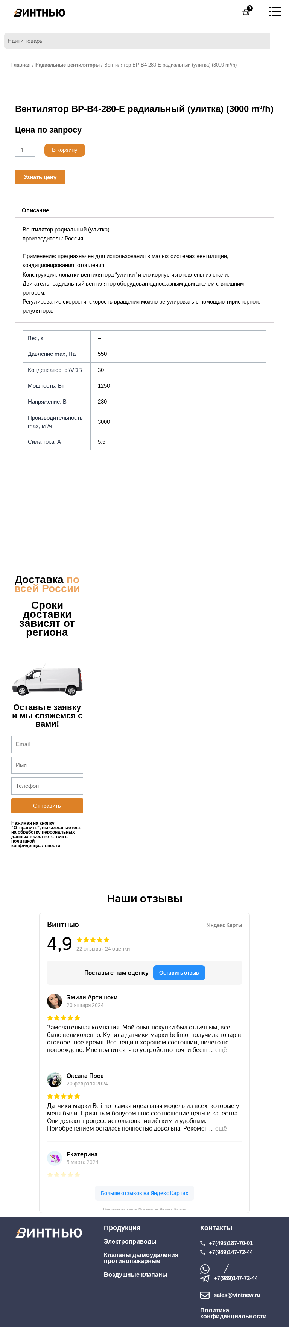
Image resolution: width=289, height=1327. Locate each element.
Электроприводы (130, 1241)
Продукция (122, 1228)
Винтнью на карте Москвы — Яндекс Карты (144, 1208)
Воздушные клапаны (135, 1274)
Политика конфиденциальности (233, 1313)
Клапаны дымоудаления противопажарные (141, 1258)
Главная (21, 65)
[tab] (35, 210)
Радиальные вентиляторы (67, 65)
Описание (35, 210)
